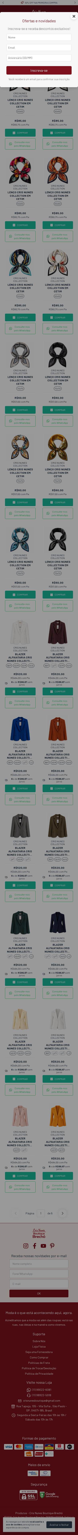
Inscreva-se (39, 70)
